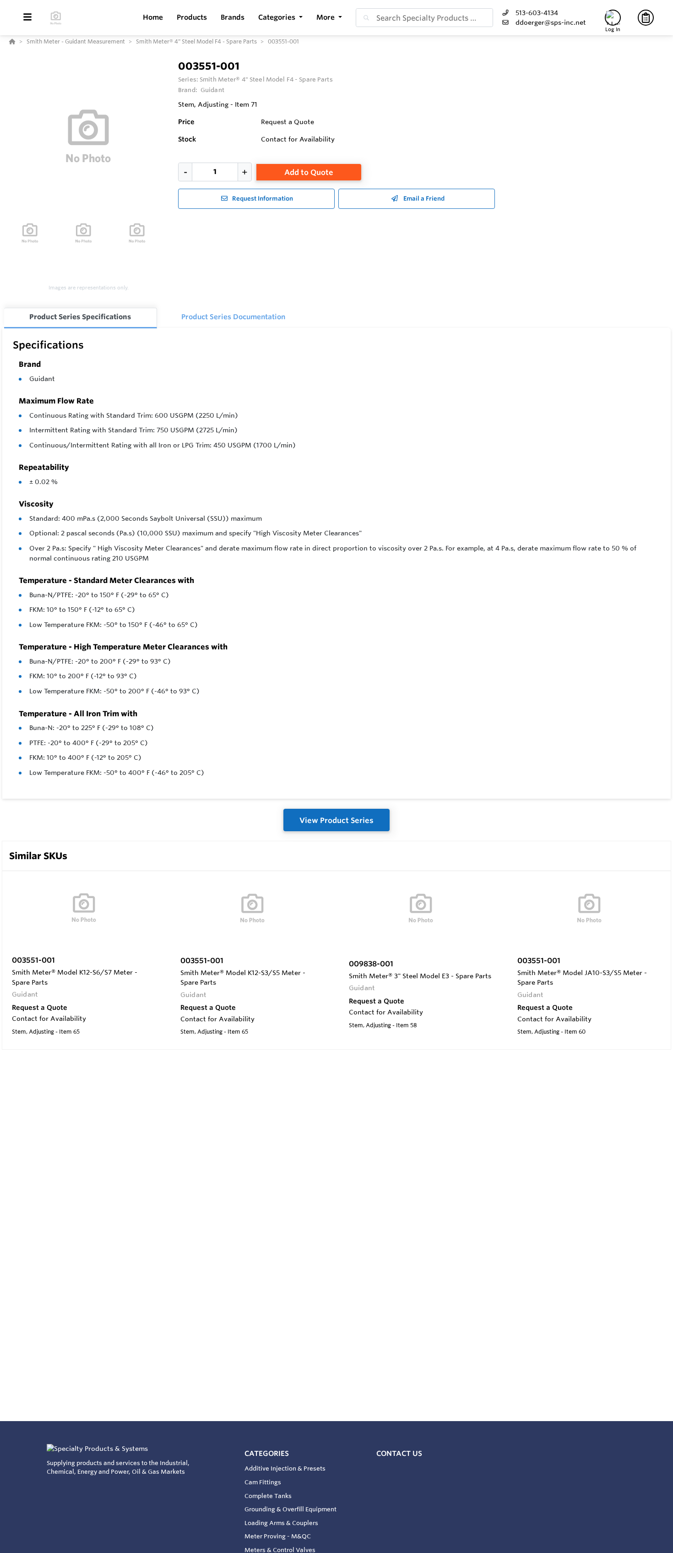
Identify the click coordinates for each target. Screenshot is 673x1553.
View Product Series (336, 820)
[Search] (364, 18)
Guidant (42, 379)
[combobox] (424, 18)
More (326, 17)
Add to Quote (308, 172)
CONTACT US (399, 1453)
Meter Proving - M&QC (277, 1536)
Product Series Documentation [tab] (233, 316)
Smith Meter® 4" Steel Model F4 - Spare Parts (266, 79)
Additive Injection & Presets (285, 1468)
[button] (280, 17)
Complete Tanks (268, 1495)
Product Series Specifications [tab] (80, 316)
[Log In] (613, 18)
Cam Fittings (262, 1482)
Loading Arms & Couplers (281, 1522)
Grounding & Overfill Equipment (290, 1509)
